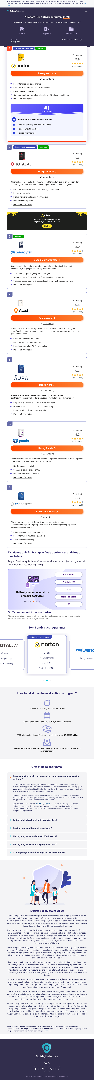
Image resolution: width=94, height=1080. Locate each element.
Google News (58, 1069)
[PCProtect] (21, 499)
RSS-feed (51, 1069)
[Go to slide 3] (50, 680)
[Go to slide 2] (47, 680)
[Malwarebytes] (21, 248)
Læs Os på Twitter (43, 1069)
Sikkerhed (48, 663)
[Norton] (21, 60)
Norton (47, 804)
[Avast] (21, 306)
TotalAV (39, 804)
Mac (69, 589)
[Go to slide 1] (43, 680)
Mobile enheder (68, 597)
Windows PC (68, 582)
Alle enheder (68, 574)
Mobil (48, 653)
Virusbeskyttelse (48, 668)
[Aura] (21, 372)
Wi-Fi (6, 653)
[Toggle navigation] (85, 11)
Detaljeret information (22, 99)
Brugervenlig (6, 658)
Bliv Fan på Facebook (36, 1069)
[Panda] (21, 436)
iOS (68, 604)
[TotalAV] (21, 159)
